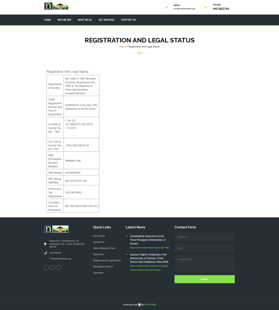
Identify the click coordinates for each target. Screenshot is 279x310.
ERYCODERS (150, 304)
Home (47, 20)
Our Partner (99, 236)
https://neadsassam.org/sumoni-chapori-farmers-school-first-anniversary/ (149, 268)
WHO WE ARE (64, 20)
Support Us (128, 20)
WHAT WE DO (85, 20)
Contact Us (98, 242)
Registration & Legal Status (107, 260)
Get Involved (106, 20)
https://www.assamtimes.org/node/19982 (149, 247)
